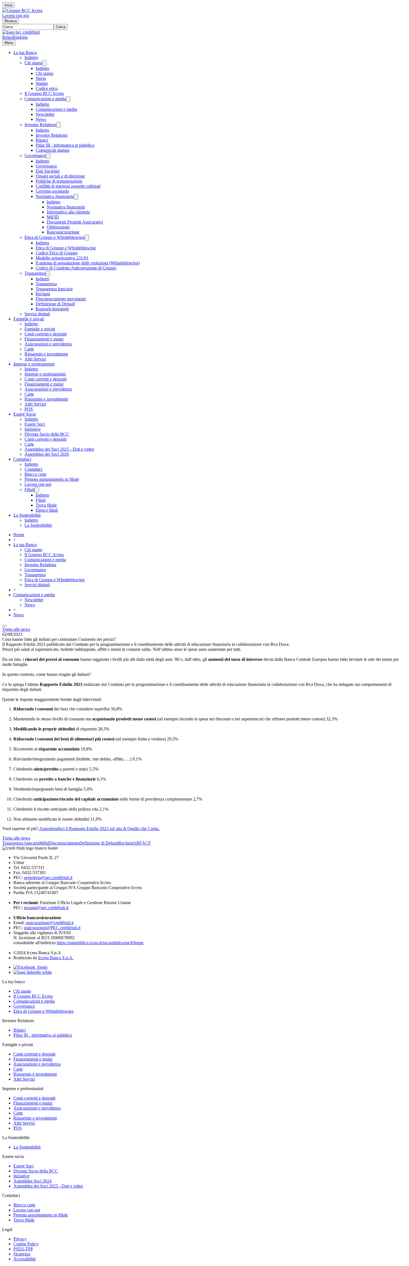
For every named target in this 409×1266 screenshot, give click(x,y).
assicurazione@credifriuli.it (50, 922)
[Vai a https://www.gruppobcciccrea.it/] (22, 10)
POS (28, 409)
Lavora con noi (15, 15)
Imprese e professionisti (34, 364)
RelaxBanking (15, 37)
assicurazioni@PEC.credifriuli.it (52, 927)
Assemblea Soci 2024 (32, 1181)
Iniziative (32, 429)
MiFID (53, 217)
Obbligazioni (58, 227)
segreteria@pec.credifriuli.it (48, 877)
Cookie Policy (25, 1244)
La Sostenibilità (27, 515)
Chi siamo (33, 62)
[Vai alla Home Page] (21, 32)
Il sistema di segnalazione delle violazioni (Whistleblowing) (88, 263)
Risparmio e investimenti (46, 354)
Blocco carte (35, 474)
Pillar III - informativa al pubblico (65, 145)
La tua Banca (25, 52)
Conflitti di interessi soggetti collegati (68, 186)
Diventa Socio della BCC (46, 434)
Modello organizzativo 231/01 (62, 258)
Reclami (43, 293)
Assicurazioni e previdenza (48, 344)
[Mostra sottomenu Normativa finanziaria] (76, 197)
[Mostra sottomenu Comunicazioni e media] (68, 99)
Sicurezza (21, 1254)
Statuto (42, 83)
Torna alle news (16, 629)
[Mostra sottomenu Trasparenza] (48, 273)
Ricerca (10, 21)
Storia (41, 78)
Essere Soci (34, 424)
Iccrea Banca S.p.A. (55, 957)
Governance (35, 155)
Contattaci (22, 459)
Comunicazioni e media (45, 98)
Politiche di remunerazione (59, 181)
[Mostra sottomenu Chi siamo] (44, 63)
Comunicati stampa (52, 150)
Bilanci (42, 140)
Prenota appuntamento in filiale (51, 479)
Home (18, 534)
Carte (29, 349)
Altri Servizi (35, 359)
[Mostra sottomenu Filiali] (37, 490)
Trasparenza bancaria (54, 288)
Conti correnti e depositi (45, 334)
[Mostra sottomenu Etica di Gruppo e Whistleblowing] (87, 238)
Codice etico (47, 88)
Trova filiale (46, 505)
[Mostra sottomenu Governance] (48, 156)
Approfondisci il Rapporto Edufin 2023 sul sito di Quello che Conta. (99, 828)
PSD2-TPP (23, 1249)
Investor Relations (40, 124)
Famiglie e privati (28, 318)
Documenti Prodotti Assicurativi (75, 222)
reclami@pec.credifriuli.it (46, 907)
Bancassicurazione (63, 232)
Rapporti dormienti (52, 308)
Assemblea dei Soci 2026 (46, 454)
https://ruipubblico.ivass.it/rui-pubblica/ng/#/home (100, 942)
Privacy (20, 1238)
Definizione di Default (55, 303)
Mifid (44, 843)
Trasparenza (35, 273)
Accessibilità (24, 1259)
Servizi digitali (37, 313)
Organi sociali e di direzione (60, 176)
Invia (8, 5)
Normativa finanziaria (55, 196)
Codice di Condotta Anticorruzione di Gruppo (76, 268)
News (41, 119)
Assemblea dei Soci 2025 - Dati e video (59, 449)
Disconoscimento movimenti (61, 298)
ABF (137, 843)
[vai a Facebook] (30, 967)
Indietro (31, 57)
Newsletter (45, 114)
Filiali (29, 489)
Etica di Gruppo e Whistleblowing (54, 237)
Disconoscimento (64, 843)
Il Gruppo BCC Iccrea (44, 93)
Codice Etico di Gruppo (57, 253)
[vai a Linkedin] (32, 972)
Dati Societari (48, 171)
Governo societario (52, 191)
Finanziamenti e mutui (43, 339)
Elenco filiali (47, 510)
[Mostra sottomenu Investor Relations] (58, 125)
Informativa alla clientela (68, 212)
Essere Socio (24, 414)
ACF (146, 843)
